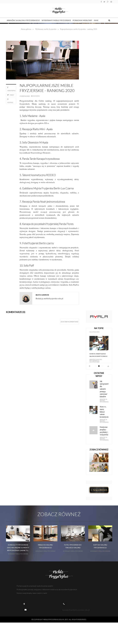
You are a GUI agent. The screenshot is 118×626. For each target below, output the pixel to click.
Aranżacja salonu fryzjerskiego (23, 20)
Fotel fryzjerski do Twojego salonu (73, 544)
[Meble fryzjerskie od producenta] (99, 316)
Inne (96, 20)
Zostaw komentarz (69, 322)
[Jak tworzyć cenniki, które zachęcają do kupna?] (94, 465)
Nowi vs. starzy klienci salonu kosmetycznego (98, 350)
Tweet (12, 95)
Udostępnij (11, 90)
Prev (89, 364)
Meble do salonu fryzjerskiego (45, 544)
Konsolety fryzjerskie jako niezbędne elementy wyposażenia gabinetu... (18, 546)
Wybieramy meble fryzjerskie (56, 20)
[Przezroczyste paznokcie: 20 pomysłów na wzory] (94, 455)
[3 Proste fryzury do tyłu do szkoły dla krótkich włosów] (103, 465)
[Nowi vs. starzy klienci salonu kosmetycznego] (98, 338)
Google (10, 102)
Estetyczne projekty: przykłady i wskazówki (104, 429)
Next (108, 364)
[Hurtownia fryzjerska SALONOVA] (99, 488)
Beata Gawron (42, 295)
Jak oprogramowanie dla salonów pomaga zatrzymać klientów (104, 387)
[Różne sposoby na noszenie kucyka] (103, 455)
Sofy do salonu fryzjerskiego (100, 544)
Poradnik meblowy (82, 20)
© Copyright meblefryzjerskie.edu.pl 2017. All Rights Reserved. (59, 618)
